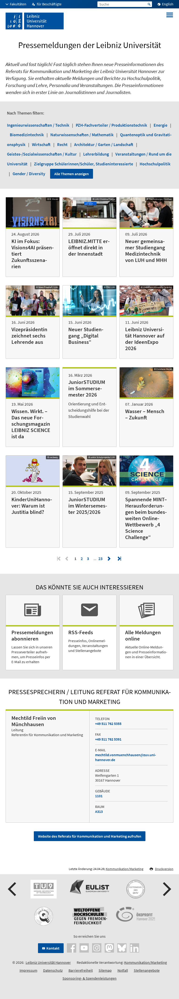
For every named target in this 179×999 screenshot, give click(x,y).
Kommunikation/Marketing (124, 869)
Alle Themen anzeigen (71, 173)
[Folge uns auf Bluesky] (122, 947)
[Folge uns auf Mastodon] (109, 947)
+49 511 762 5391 (108, 739)
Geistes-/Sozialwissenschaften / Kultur (42, 154)
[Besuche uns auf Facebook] (71, 947)
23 (100, 558)
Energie (161, 125)
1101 (99, 796)
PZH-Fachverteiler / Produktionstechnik (112, 125)
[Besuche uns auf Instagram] (97, 947)
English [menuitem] (167, 4)
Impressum (28, 970)
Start (149, 4)
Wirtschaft (42, 144)
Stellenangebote (147, 970)
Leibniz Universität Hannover (48, 962)
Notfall (122, 970)
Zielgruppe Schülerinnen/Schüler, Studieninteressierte (84, 164)
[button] (13, 889)
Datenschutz (53, 970)
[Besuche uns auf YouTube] (84, 947)
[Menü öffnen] (169, 21)
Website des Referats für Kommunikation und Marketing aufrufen (89, 836)
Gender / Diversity (29, 173)
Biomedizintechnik (27, 134)
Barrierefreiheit (81, 970)
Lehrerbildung (96, 154)
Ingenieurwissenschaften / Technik (38, 125)
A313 (99, 811)
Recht (63, 144)
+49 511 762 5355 (108, 723)
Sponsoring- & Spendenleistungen (89, 978)
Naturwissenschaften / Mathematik (82, 134)
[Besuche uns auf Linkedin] (134, 947)
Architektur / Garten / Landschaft (104, 144)
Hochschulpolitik (155, 164)
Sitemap (105, 970)
